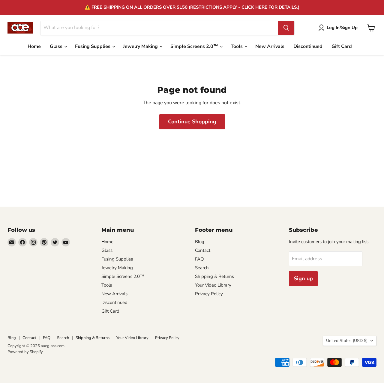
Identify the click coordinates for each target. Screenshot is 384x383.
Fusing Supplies (93, 46)
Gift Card (342, 46)
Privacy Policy (209, 294)
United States (347, 340)
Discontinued (307, 46)
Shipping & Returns (214, 276)
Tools (237, 46)
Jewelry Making (141, 46)
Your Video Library (213, 285)
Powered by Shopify (25, 352)
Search (202, 268)
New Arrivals (269, 46)
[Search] (286, 28)
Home (34, 46)
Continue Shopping (192, 121)
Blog (199, 242)
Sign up (303, 278)
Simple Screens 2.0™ (194, 46)
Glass (57, 46)
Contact (202, 250)
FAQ (199, 259)
